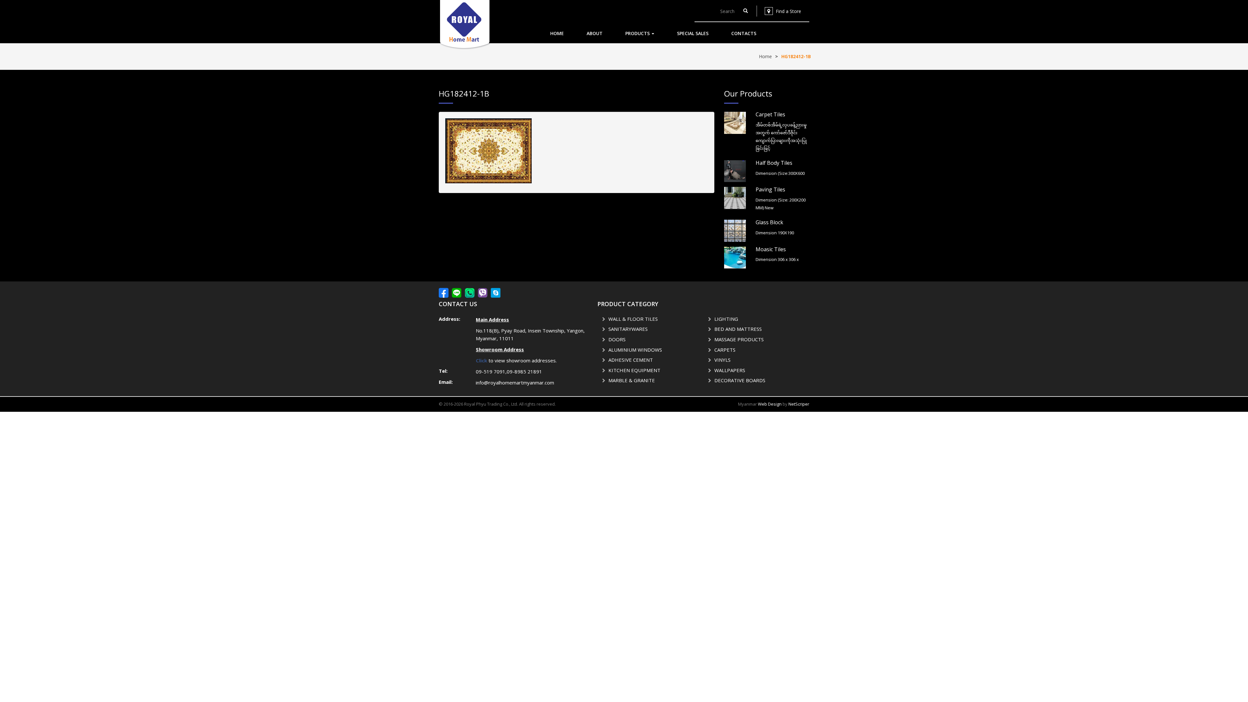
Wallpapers (729, 370)
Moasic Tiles (771, 249)
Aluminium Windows (635, 349)
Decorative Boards (739, 380)
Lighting (726, 319)
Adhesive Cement (630, 360)
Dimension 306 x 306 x (777, 259)
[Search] (745, 11)
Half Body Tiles (774, 162)
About (595, 33)
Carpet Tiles (770, 114)
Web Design (770, 404)
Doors (617, 339)
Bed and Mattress (738, 329)
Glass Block (769, 222)
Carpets (724, 349)
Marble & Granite (631, 380)
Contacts (743, 33)
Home (557, 33)
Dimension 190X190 (775, 233)
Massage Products (739, 339)
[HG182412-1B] (488, 150)
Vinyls (722, 360)
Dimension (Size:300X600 (780, 173)
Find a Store (788, 11)
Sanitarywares (628, 329)
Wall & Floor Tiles (633, 319)
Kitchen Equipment (634, 370)
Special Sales (692, 33)
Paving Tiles (770, 189)
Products (638, 33)
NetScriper (798, 404)
